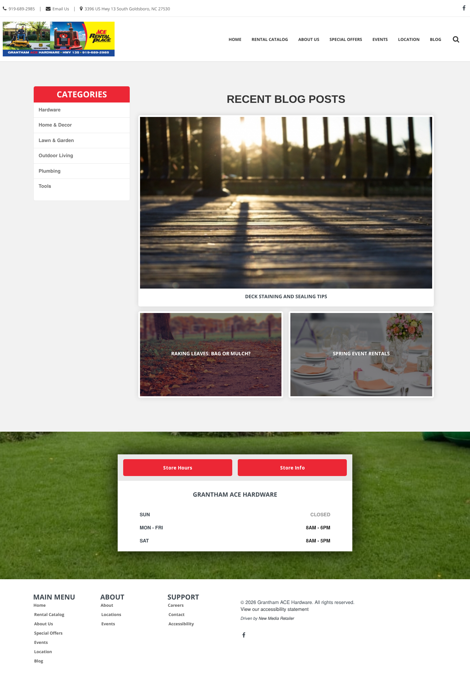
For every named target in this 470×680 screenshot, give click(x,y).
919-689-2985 (22, 9)
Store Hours (177, 467)
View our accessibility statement (275, 608)
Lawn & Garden (56, 140)
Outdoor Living (56, 155)
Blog (435, 39)
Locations (111, 614)
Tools (45, 186)
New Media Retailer (276, 618)
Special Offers (346, 39)
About (107, 605)
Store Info (292, 467)
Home (235, 39)
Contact (177, 614)
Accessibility (181, 624)
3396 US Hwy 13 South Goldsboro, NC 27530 (127, 9)
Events (380, 39)
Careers (176, 605)
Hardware (50, 109)
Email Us (61, 9)
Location (408, 39)
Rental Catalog (270, 39)
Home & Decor (55, 124)
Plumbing (50, 171)
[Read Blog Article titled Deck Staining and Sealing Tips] (286, 203)
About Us (308, 39)
